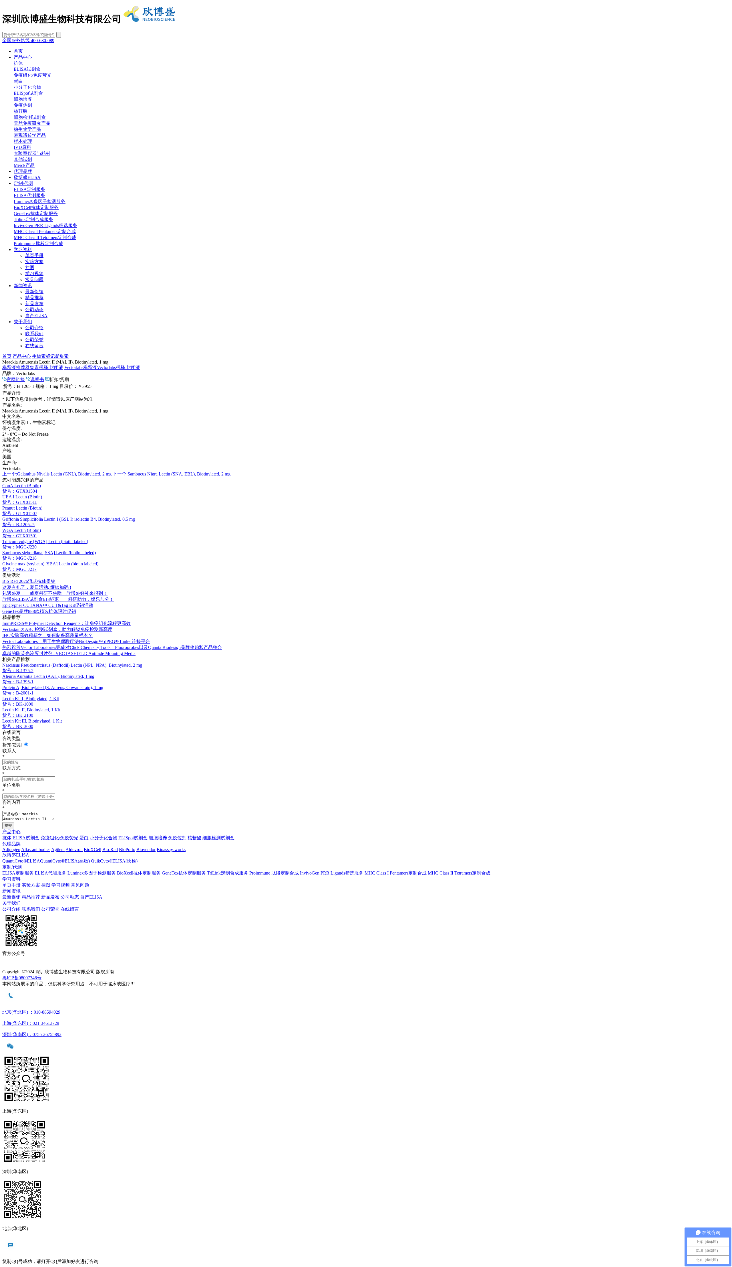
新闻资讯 (23, 285)
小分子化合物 (27, 87)
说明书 (37, 379)
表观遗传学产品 (30, 135)
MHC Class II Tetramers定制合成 (45, 237)
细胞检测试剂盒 (30, 117)
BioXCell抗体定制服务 (36, 207)
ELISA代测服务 (29, 195)
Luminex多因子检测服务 (91, 873)
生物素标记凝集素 (50, 356)
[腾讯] (366, 966)
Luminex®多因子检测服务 (39, 201)
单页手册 (34, 255)
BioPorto (127, 849)
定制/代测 (23, 183)
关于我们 (23, 321)
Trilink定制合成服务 (33, 219)
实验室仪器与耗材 (32, 153)
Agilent (58, 849)
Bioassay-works (171, 849)
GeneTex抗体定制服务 (36, 213)
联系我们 (34, 333)
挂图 (29, 267)
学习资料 (23, 249)
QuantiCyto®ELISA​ (21, 861)
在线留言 (34, 345)
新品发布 (34, 303)
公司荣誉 (34, 339)
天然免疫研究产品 (32, 123)
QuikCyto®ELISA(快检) (114, 861)
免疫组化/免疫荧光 (32, 75)
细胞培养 (23, 99)
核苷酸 (20, 111)
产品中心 (23, 57)
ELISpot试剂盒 (28, 93)
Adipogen (11, 849)
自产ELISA (36, 315)
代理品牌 (23, 171)
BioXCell (92, 849)
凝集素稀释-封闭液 (32, 367)
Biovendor (146, 849)
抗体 (18, 63)
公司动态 (34, 309)
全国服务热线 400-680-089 (28, 40)
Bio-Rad (110, 849)
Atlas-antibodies (35, 849)
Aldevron (74, 849)
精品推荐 (34, 297)
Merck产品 (24, 165)
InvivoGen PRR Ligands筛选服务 (45, 225)
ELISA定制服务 (29, 189)
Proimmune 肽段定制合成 (38, 243)
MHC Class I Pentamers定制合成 (45, 231)
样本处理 (23, 141)
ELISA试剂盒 (27, 69)
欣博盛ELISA (27, 177)
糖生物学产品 (27, 129)
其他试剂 (23, 159)
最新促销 (34, 291)
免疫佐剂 (23, 105)
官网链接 (16, 379)
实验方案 (34, 261)
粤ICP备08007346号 (21, 977)
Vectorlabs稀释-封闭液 (102, 367)
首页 (18, 51)
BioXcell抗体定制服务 (139, 873)
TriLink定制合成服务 (227, 873)
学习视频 (34, 273)
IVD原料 (22, 147)
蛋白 (18, 81)
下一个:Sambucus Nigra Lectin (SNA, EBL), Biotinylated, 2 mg (171, 473)
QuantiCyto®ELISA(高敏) (65, 861)
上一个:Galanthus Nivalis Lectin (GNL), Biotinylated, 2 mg (57, 473)
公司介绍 (34, 327)
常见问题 (34, 279)
